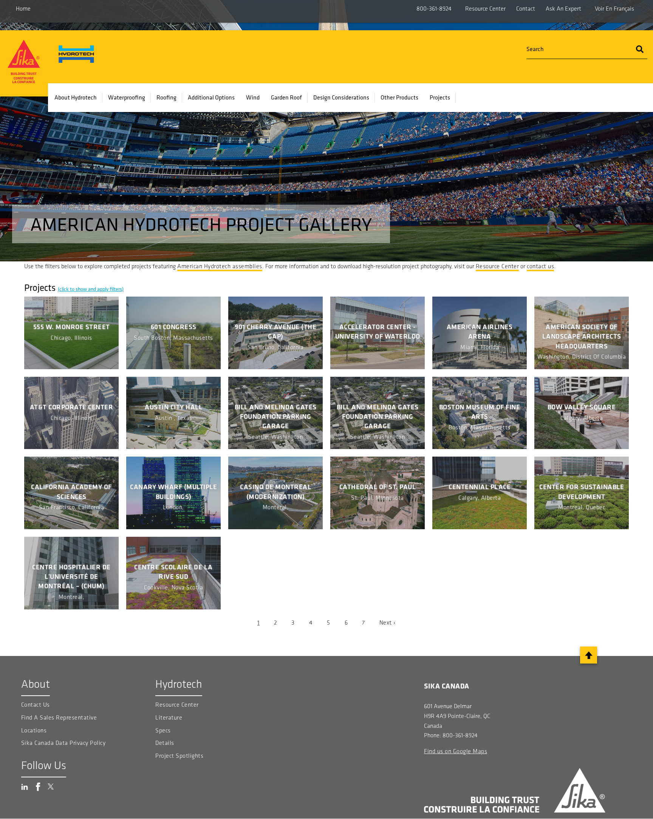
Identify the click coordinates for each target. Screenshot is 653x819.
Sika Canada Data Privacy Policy (64, 742)
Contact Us (35, 704)
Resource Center (485, 8)
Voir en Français (614, 8)
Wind (253, 97)
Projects (440, 97)
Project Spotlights (179, 755)
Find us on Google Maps (455, 751)
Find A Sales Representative (59, 717)
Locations (34, 730)
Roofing (166, 97)
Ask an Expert (563, 8)
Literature (168, 717)
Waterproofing (126, 97)
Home (23, 8)
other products (399, 97)
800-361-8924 (434, 8)
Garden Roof (286, 97)
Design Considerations (341, 97)
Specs (163, 730)
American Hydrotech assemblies (219, 266)
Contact (525, 8)
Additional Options (211, 97)
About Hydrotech (75, 97)
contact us (540, 266)
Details (164, 742)
